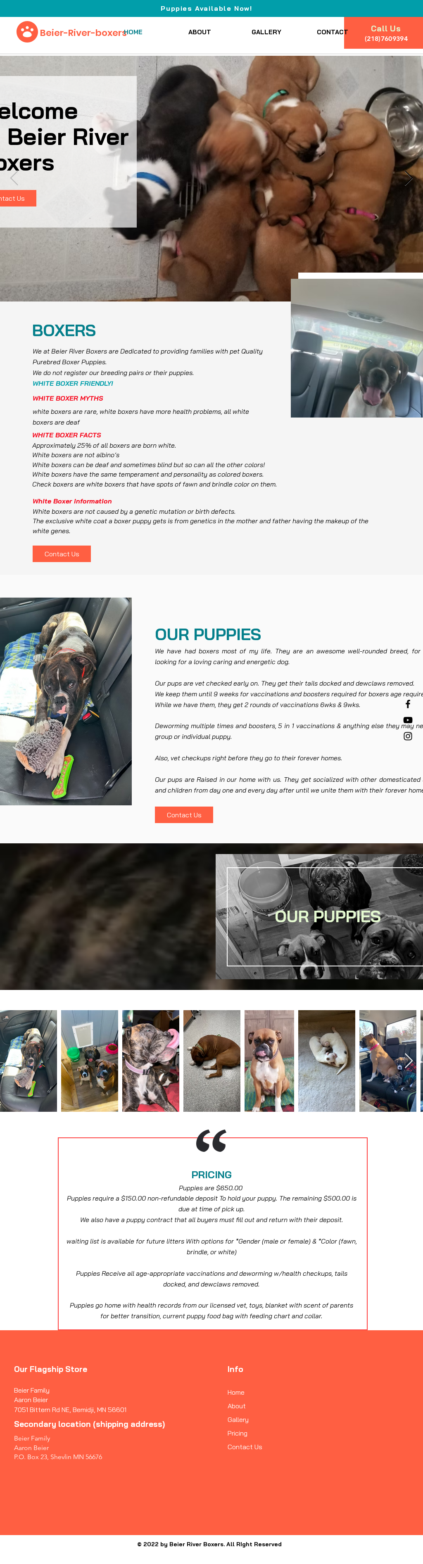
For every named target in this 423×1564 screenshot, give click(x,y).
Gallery (238, 1419)
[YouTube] (407, 720)
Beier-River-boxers (83, 32)
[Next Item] (408, 1061)
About (237, 1406)
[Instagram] (407, 736)
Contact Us (245, 1447)
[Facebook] (407, 704)
